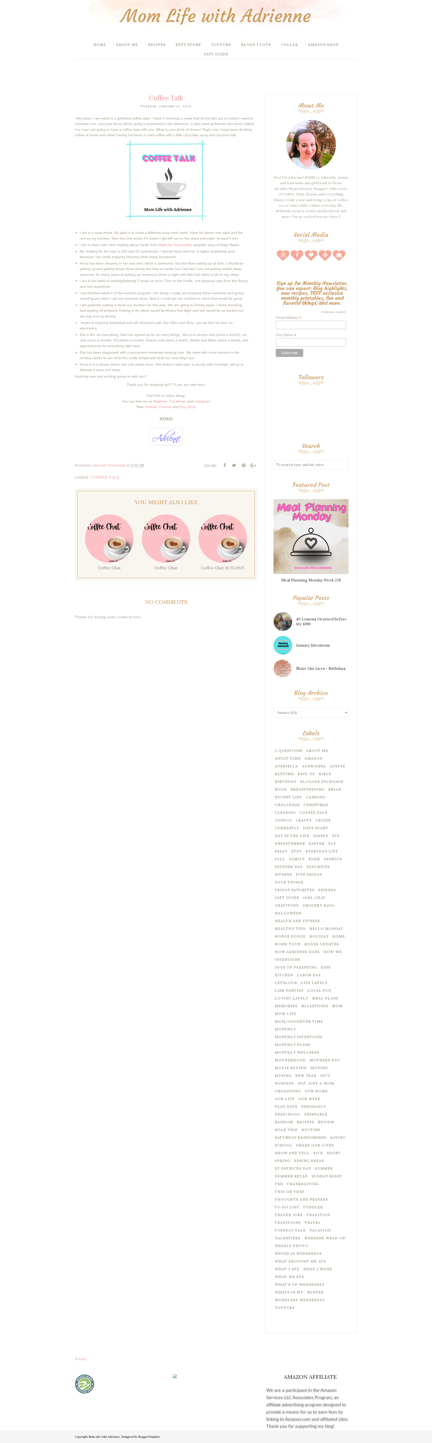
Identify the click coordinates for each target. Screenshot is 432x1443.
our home (316, 1091)
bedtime (284, 774)
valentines (287, 1238)
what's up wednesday (299, 1284)
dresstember (290, 843)
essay (281, 851)
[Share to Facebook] (224, 465)
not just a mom (316, 1083)
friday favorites (294, 890)
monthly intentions (298, 1037)
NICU (325, 1075)
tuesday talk (290, 1230)
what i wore (317, 1269)
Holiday (318, 936)
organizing (288, 1091)
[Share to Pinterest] (244, 465)
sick (318, 1153)
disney (320, 836)
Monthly (285, 1029)
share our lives (315, 1145)
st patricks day (293, 1168)
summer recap (291, 1176)
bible (325, 774)
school (283, 1145)
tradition (318, 1215)
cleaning (285, 812)
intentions (287, 959)
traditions (288, 1222)
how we (333, 952)
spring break (309, 1160)
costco (283, 820)
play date (286, 1106)
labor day (309, 975)
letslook (286, 983)
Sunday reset (327, 1176)
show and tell (292, 1153)
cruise (323, 820)
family (297, 859)
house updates (321, 944)
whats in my (289, 1292)
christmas (316, 805)
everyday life (322, 851)
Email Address (288, 317)
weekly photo (291, 1246)
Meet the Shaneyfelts (175, 245)
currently (287, 828)
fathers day (289, 867)
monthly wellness (297, 1052)
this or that (290, 1191)
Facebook (177, 401)
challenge (287, 805)
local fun (319, 990)
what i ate (287, 1269)
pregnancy (313, 1106)
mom (337, 1006)
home (338, 936)
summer (324, 1168)
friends (327, 890)
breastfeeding (307, 789)
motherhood (290, 1060)
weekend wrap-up (325, 1238)
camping (316, 797)
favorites (318, 867)
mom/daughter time (299, 1021)
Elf (332, 843)
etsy (296, 851)
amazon (313, 758)
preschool (287, 1114)
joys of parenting (296, 967)
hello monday (326, 928)
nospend (284, 1083)
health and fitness (297, 921)
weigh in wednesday (298, 1253)
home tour (287, 944)
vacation (320, 1230)
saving (338, 1137)
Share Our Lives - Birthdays (321, 668)
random (284, 1122)
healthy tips (290, 928)
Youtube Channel (158, 407)
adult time (288, 758)
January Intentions (313, 645)
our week (309, 1099)
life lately (314, 983)
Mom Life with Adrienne (216, 16)
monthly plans (292, 1044)
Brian (334, 789)
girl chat (314, 897)
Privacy (81, 1359)
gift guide (287, 897)
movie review (291, 1068)
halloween (288, 913)
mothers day (325, 1060)
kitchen (284, 975)
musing (283, 1075)
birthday (285, 781)
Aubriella (286, 766)
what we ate (289, 1277)
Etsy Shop (188, 407)
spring (282, 1160)
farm (314, 859)
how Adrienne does (297, 952)
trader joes (289, 1215)
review (326, 1122)
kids (326, 967)
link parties (289, 990)
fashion (333, 859)
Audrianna (314, 766)
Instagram (202, 401)
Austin (337, 766)
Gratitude (287, 905)
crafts (304, 820)
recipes (305, 1122)
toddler (313, 1207)
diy (336, 836)
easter (316, 843)
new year (305, 1075)
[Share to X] (234, 465)
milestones (314, 1006)
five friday (309, 874)
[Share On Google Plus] (253, 465)
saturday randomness (300, 1137)
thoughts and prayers (301, 1199)
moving (319, 1068)
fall (280, 859)
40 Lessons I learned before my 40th (321, 621)
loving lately (291, 998)
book (281, 789)
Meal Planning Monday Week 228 (311, 580)
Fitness (283, 874)
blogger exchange (322, 781)
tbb (279, 1184)
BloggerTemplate (149, 1437)
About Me (317, 750)
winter (315, 1292)
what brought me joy (300, 1261)
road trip (286, 1130)
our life (284, 1099)
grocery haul (318, 905)
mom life (285, 1013)
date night (315, 828)
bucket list (288, 797)
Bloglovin (160, 401)
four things (289, 882)
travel (312, 1222)
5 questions (288, 750)
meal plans (325, 998)
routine (311, 1130)
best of (306, 774)
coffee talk (105, 477)
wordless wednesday (300, 1300)
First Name (286, 335)
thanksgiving (303, 1184)
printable (316, 1114)
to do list (287, 1207)
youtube (285, 1307)
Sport (334, 1153)
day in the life (292, 836)
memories (286, 1006)
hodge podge (290, 936)
